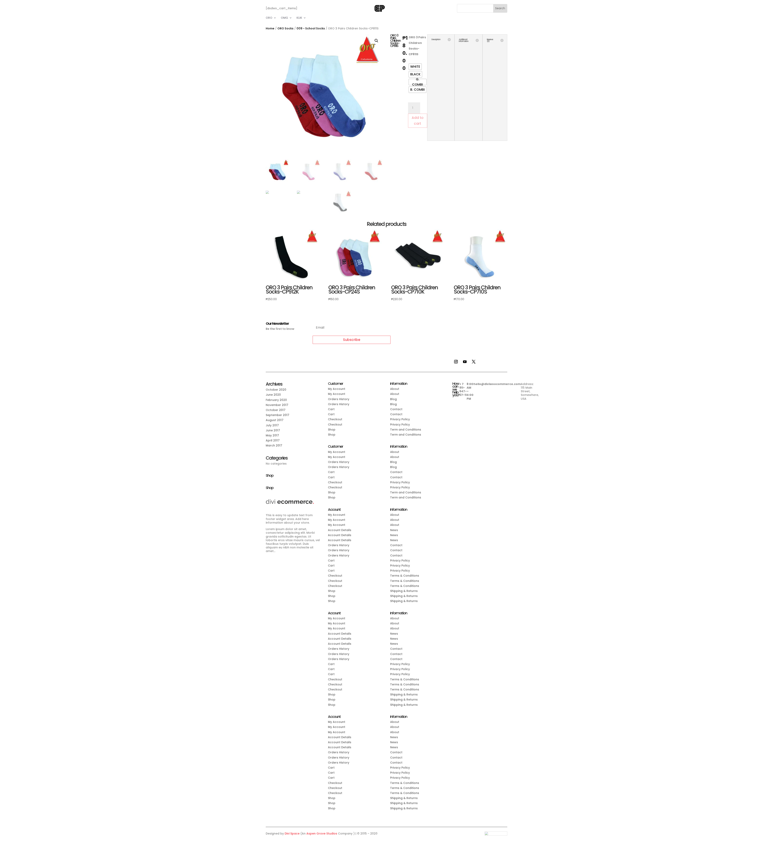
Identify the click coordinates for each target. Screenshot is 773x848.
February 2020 (276, 400)
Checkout (335, 419)
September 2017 (277, 415)
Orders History (338, 399)
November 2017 (277, 405)
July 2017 (272, 425)
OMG (284, 18)
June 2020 (273, 395)
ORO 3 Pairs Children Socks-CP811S (417, 45)
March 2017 (274, 445)
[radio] (415, 67)
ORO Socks (285, 28)
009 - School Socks (311, 28)
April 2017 (273, 440)
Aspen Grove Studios (321, 833)
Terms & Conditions (404, 576)
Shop (331, 430)
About (394, 389)
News (394, 530)
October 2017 (275, 410)
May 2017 (272, 435)
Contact (396, 409)
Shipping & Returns (404, 591)
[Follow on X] (473, 361)
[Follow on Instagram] (456, 361)
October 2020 (276, 390)
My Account (336, 389)
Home (270, 28)
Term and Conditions (405, 430)
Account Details (339, 530)
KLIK (299, 18)
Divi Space (292, 833)
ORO (269, 18)
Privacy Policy (400, 419)
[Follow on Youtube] (464, 361)
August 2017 (274, 420)
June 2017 (273, 430)
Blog (393, 399)
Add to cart (418, 120)
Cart (331, 409)
